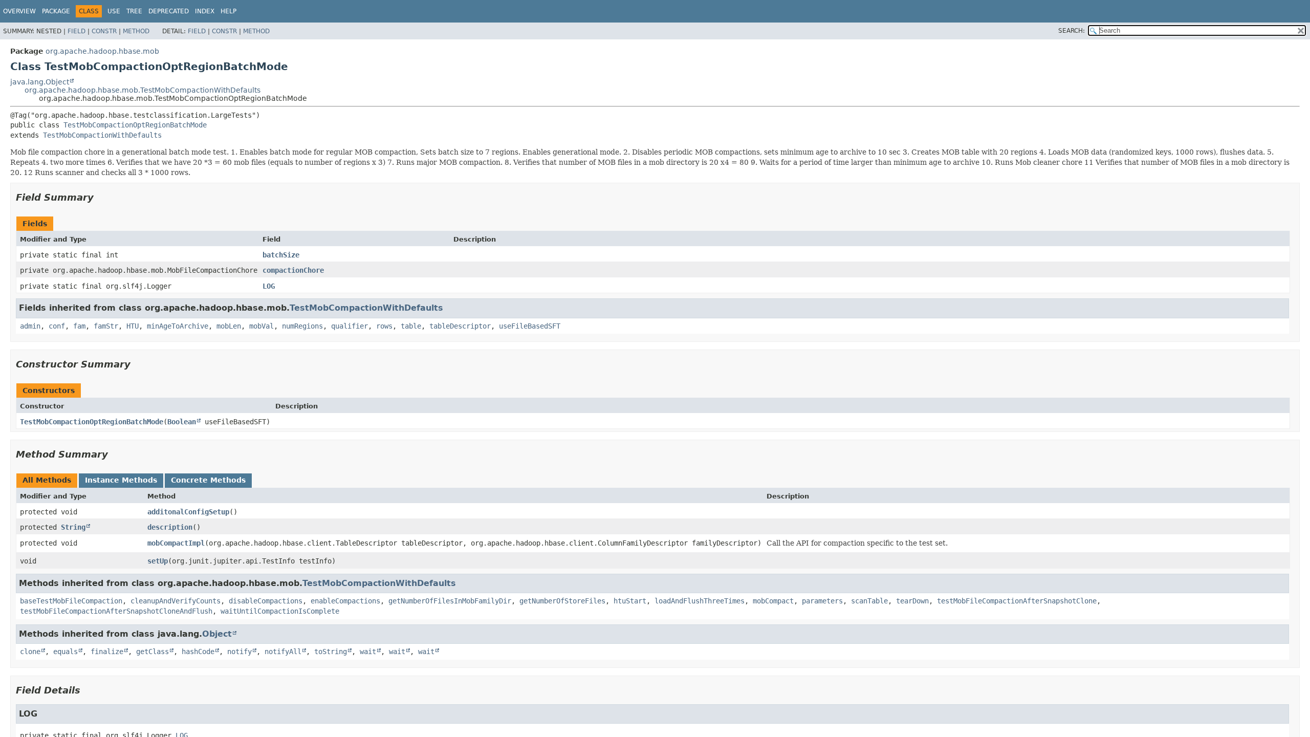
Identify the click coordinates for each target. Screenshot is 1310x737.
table (411, 326)
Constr (104, 31)
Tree (134, 11)
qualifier (349, 326)
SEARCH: (1071, 30)
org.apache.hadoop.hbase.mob (102, 51)
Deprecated (168, 11)
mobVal (261, 326)
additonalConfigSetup (188, 512)
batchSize (281, 255)
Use (113, 11)
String (73, 527)
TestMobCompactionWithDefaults (102, 135)
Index (204, 11)
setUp (157, 561)
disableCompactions (265, 601)
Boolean (181, 422)
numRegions (302, 326)
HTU (132, 326)
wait (368, 651)
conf (57, 326)
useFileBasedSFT (529, 326)
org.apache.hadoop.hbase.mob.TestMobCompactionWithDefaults (142, 90)
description (169, 527)
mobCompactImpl (176, 543)
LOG (269, 286)
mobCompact (773, 601)
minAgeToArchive (177, 326)
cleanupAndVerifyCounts (175, 601)
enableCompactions (345, 601)
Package (56, 11)
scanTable (869, 601)
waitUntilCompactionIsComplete (280, 611)
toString (330, 651)
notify (239, 651)
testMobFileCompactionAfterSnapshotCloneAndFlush (116, 611)
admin (30, 326)
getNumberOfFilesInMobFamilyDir (449, 601)
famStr (106, 326)
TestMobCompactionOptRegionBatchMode (135, 125)
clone (30, 651)
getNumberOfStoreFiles (562, 601)
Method (136, 31)
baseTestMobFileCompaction (71, 601)
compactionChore (293, 270)
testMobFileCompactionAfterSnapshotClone (1017, 601)
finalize (107, 651)
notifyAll (283, 651)
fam (79, 326)
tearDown (912, 601)
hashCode (198, 651)
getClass (152, 651)
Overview (19, 11)
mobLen (228, 326)
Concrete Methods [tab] (208, 480)
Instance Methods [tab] (121, 480)
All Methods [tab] (47, 480)
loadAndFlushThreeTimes (699, 601)
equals (65, 651)
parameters (822, 601)
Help (228, 11)
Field (76, 31)
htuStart (630, 601)
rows (384, 326)
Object (217, 634)
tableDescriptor (460, 326)
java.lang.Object (39, 82)
